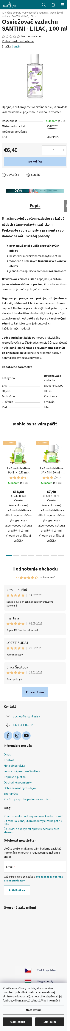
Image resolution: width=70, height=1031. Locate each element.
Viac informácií (50, 1001)
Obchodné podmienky (18, 783)
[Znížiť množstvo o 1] (44, 150)
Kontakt (9, 760)
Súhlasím (49, 1022)
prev (4, 466)
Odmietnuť (17, 1022)
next (66, 466)
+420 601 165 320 (23, 725)
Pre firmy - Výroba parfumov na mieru (27, 799)
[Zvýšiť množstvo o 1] (63, 150)
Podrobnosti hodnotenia (18, 41)
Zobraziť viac (35, 692)
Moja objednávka (14, 766)
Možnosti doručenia (14, 132)
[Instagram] (17, 735)
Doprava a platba (15, 777)
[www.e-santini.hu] (24, 981)
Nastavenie (33, 1010)
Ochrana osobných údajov (20, 788)
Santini (16, 47)
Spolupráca (11, 794)
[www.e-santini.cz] (24, 970)
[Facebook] (8, 735)
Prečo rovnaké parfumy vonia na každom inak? (33, 816)
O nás (7, 755)
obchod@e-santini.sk (26, 716)
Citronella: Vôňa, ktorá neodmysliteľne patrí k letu (33, 822)
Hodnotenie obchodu (35, 569)
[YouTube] (26, 735)
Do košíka (35, 162)
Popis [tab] (35, 205)
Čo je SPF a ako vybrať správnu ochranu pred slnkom (31, 830)
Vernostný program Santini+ (22, 771)
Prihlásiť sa (17, 890)
